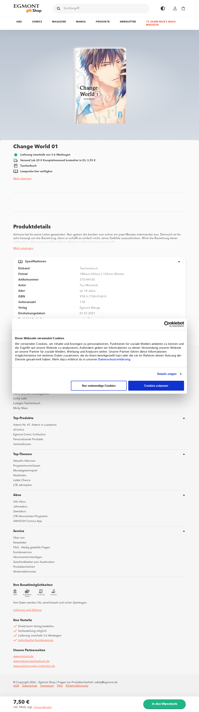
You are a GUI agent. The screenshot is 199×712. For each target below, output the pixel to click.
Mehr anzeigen (22, 178)
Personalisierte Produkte (28, 439)
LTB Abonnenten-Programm (30, 516)
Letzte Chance (22, 480)
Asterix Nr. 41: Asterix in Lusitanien (35, 425)
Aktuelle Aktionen (24, 461)
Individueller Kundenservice (35, 640)
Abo (19, 22)
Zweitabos (19, 511)
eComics (18, 429)
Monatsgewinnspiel (25, 470)
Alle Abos (19, 501)
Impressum (47, 685)
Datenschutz (29, 685)
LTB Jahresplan (22, 485)
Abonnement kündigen (27, 557)
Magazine (59, 22)
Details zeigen (166, 374)
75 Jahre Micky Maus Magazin (160, 23)
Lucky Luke (20, 398)
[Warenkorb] (183, 8)
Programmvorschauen (26, 465)
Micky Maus (20, 408)
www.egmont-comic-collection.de (34, 666)
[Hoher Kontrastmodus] (163, 8)
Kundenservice (22, 552)
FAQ (60, 685)
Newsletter (128, 22)
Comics (37, 22)
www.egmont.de (23, 656)
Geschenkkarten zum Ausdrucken (33, 562)
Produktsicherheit (24, 567)
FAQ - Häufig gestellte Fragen (31, 547)
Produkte (103, 22)
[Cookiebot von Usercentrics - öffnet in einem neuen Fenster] (167, 324)
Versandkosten (43, 707)
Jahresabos (20, 506)
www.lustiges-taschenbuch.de (31, 661)
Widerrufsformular (24, 571)
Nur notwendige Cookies (99, 385)
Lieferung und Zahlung (27, 610)
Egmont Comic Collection (29, 434)
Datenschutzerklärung (114, 359)
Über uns (18, 537)
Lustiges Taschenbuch (26, 403)
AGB (16, 685)
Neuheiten (19, 475)
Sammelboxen (22, 444)
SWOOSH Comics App (27, 521)
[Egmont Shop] (27, 8)
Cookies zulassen (156, 385)
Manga (81, 22)
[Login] (175, 8)
